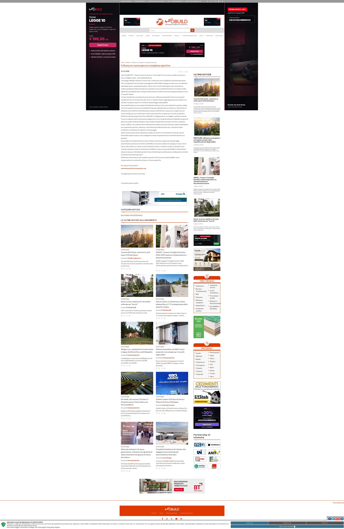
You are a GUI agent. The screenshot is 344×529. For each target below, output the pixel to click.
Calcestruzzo (200, 362)
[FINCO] (214, 459)
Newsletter (218, 35)
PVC (211, 364)
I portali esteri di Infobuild (156, 1)
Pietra (212, 358)
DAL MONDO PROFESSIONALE (131, 215)
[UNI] (200, 452)
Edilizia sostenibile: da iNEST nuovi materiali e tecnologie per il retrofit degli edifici (170, 352)
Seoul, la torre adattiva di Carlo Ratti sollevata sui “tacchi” (206, 220)
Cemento (199, 368)
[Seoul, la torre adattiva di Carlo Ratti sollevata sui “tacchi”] (137, 285)
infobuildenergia (126, 1)
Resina (212, 370)
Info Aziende (156, 35)
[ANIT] (214, 452)
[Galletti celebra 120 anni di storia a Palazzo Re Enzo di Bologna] (172, 383)
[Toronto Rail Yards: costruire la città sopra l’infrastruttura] (137, 236)
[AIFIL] (214, 466)
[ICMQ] (200, 459)
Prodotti (131, 35)
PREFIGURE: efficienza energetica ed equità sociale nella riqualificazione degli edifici (207, 140)
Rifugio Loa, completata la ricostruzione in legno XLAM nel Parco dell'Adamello (137, 350)
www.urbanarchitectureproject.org (133, 168)
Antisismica (200, 286)
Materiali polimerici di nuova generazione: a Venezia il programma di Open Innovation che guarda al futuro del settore (136, 453)
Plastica (212, 361)
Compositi (199, 374)
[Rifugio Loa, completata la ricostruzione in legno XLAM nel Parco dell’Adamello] (137, 333)
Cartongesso (200, 365)
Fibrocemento (214, 352)
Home (122, 62)
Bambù (198, 359)
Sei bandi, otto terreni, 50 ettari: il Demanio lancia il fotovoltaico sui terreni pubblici (134, 402)
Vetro (212, 376)
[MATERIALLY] (214, 445)
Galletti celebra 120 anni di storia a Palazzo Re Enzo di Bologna (170, 400)
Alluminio (199, 356)
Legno (212, 355)
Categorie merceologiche (189, 35)
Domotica (199, 297)
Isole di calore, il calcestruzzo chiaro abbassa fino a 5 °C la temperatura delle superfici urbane (172, 304)
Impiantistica (200, 305)
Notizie (148, 35)
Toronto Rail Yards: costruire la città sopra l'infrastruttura (135, 253)
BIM (197, 294)
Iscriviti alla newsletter (193, 1)
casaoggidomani (139, 1)
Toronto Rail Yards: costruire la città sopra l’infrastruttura (206, 100)
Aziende (124, 35)
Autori (161, 513)
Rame (212, 367)
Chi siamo (154, 513)
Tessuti (212, 373)
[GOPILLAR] (200, 466)
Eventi (201, 35)
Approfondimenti (167, 35)
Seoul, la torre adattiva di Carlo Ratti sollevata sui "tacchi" (135, 302)
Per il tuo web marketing (174, 1)
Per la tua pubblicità (171, 513)
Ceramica (199, 371)
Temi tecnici (139, 35)
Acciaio (198, 353)
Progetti (177, 35)
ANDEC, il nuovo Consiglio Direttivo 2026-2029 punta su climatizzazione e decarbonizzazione (171, 255)
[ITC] (200, 445)
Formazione (209, 35)
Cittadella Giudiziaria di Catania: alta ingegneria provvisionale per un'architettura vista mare (171, 452)
